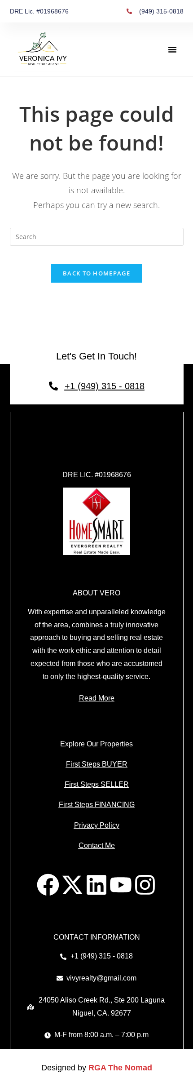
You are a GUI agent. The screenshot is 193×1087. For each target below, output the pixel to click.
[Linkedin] (96, 885)
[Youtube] (121, 885)
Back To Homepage (96, 273)
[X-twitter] (72, 885)
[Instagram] (145, 885)
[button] (172, 49)
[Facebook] (48, 885)
